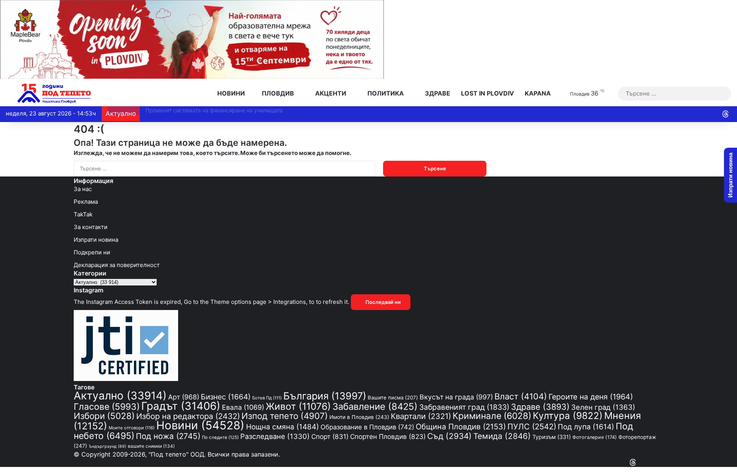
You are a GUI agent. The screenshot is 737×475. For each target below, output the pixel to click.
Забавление (375, 406)
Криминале (492, 416)
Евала (243, 407)
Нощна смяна (282, 426)
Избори (104, 416)
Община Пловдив (461, 426)
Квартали (421, 416)
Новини (230, 93)
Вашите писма (393, 397)
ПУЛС (531, 426)
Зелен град (603, 407)
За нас (83, 189)
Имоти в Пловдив (359, 417)
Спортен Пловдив (388, 436)
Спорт (330, 436)
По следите (220, 437)
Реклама (86, 201)
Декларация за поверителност (117, 265)
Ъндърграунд (107, 446)
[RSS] (640, 462)
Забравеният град (464, 407)
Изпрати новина (96, 239)
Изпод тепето (284, 416)
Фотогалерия (594, 437)
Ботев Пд (267, 398)
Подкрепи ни (92, 252)
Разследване (275, 436)
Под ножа (168, 436)
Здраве (436, 93)
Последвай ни (382, 302)
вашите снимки (151, 446)
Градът (180, 405)
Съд (449, 436)
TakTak (83, 214)
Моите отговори (132, 427)
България (324, 396)
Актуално (120, 395)
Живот (298, 406)
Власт (520, 396)
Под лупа (586, 426)
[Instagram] (647, 462)
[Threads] (725, 114)
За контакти (90, 227)
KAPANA (538, 93)
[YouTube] (654, 462)
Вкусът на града (456, 397)
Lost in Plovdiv (487, 93)
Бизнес (226, 396)
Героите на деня (591, 396)
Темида (502, 436)
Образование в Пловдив (367, 427)
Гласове (107, 406)
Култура (568, 415)
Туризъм (551, 437)
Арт (183, 397)
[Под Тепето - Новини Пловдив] (54, 93)
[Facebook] (661, 462)
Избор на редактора (188, 416)
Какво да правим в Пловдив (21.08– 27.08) (196, 110)
